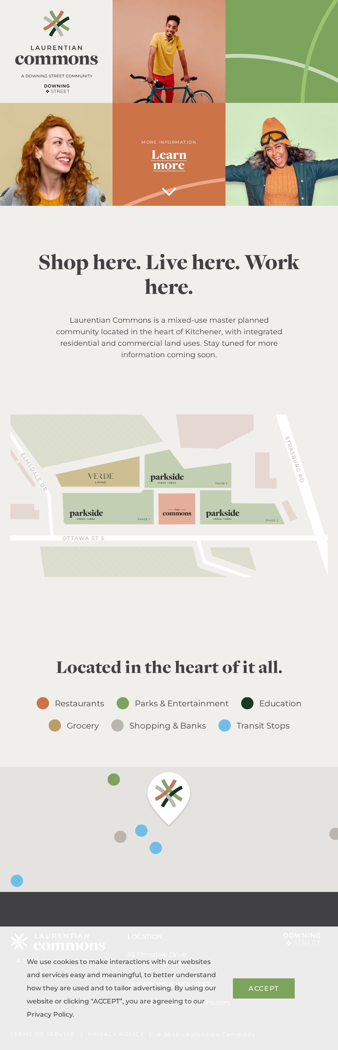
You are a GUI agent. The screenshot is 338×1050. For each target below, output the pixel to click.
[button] (169, 800)
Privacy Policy (50, 1014)
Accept (264, 988)
